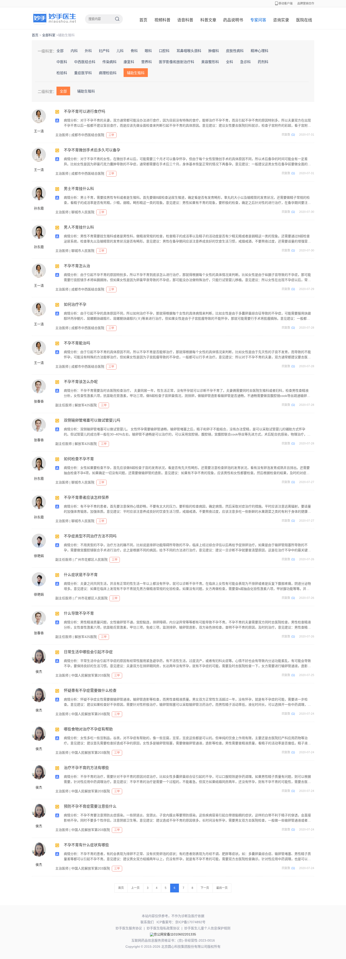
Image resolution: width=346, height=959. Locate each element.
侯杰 (39, 671)
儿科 (120, 51)
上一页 (135, 888)
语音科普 (185, 20)
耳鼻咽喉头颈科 (189, 51)
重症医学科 (83, 73)
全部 (60, 51)
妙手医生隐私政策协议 (163, 928)
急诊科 (245, 62)
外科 (88, 51)
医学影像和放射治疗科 (176, 62)
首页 (143, 20)
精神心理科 (259, 51)
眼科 (148, 51)
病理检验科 (108, 73)
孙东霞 (39, 208)
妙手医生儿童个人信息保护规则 (207, 928)
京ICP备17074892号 (190, 922)
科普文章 (208, 20)
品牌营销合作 (305, 3)
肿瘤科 (213, 51)
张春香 (39, 401)
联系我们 (147, 922)
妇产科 (104, 51)
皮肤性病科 (235, 51)
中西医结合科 (84, 62)
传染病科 (109, 62)
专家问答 (258, 20)
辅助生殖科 (136, 73)
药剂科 (263, 62)
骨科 (134, 51)
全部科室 (48, 35)
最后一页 (222, 888)
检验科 (61, 73)
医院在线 (304, 20)
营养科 (146, 62)
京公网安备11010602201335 (175, 934)
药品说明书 (233, 20)
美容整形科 (210, 62)
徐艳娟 (39, 556)
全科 (229, 62)
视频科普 (162, 20)
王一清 (39, 131)
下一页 (205, 888)
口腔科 (164, 51)
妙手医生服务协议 (129, 928)
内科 (74, 51)
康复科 (129, 62)
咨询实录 (281, 20)
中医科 (61, 62)
